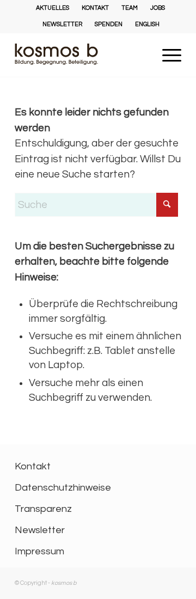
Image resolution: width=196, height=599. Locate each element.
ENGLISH (147, 24)
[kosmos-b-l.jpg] (81, 55)
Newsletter (40, 530)
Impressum (39, 551)
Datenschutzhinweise (63, 487)
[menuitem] (52, 8)
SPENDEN (108, 24)
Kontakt (33, 466)
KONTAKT (95, 8)
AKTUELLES (52, 8)
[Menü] (166, 75)
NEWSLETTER (62, 24)
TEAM (129, 8)
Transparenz (43, 509)
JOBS (157, 8)
